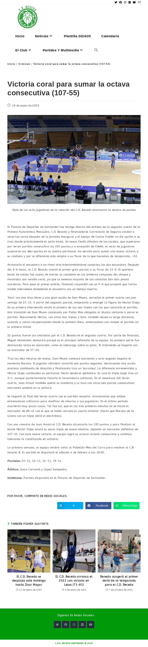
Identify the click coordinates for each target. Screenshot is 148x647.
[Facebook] (65, 624)
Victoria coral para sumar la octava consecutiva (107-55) (72, 64)
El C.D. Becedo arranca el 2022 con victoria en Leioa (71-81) (73, 580)
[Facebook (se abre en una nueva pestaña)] (120, 2)
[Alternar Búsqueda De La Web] (96, 50)
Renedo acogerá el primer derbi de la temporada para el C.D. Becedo (119, 580)
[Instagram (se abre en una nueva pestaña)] (125, 2)
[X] (57, 624)
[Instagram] (74, 624)
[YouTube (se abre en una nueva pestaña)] (134, 2)
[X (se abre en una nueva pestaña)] (116, 2)
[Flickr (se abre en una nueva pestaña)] (129, 2)
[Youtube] (90, 624)
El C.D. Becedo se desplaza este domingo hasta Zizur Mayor (29, 580)
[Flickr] (82, 624)
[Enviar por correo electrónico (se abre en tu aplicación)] (139, 2)
